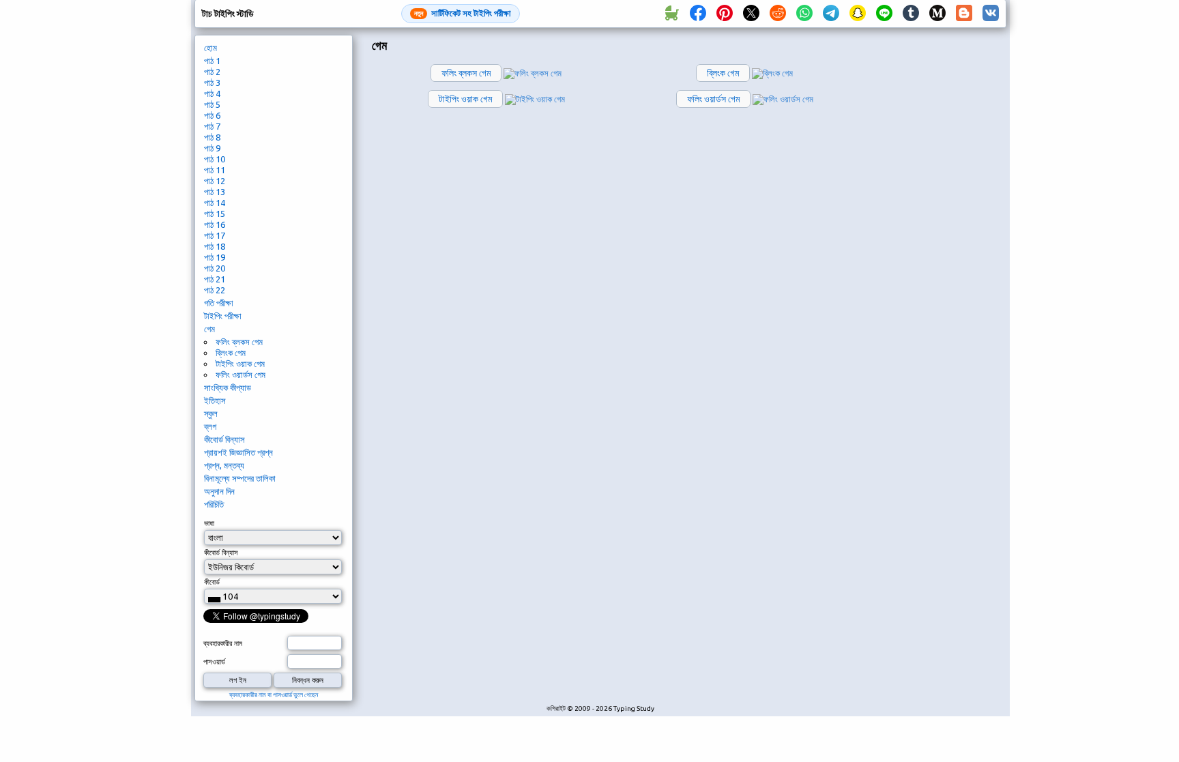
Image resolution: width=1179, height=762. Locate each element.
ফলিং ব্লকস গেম (239, 342)
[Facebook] (698, 14)
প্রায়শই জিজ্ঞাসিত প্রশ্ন (238, 452)
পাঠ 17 (214, 235)
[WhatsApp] (804, 14)
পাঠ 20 (214, 268)
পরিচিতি (214, 504)
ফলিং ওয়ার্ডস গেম (240, 374)
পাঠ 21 (214, 279)
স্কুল (211, 413)
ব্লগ (210, 426)
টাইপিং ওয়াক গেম (240, 363)
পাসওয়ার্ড (214, 662)
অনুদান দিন (219, 491)
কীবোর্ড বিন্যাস (224, 439)
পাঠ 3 (212, 82)
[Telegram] (831, 14)
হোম (210, 48)
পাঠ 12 (214, 181)
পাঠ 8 (212, 137)
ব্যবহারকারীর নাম (222, 643)
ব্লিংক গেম (231, 352)
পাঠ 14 (214, 202)
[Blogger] (964, 14)
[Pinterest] (724, 14)
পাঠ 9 (212, 148)
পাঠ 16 (214, 224)
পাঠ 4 (212, 93)
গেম (209, 329)
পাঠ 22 (214, 290)
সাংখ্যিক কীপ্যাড (227, 387)
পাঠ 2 (212, 71)
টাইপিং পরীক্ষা (223, 316)
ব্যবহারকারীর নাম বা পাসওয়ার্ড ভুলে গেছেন (273, 695)
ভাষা (209, 523)
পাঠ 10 (214, 159)
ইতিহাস (215, 400)
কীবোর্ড (212, 582)
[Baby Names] (671, 14)
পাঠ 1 (212, 60)
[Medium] (937, 14)
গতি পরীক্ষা (218, 303)
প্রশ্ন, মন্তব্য (224, 465)
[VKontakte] (990, 14)
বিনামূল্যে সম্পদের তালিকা (240, 478)
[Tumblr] (911, 14)
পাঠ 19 (214, 257)
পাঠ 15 (214, 213)
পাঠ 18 (214, 246)
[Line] (884, 14)
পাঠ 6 (212, 115)
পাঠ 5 (212, 104)
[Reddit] (778, 14)
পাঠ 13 (214, 191)
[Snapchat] (857, 14)
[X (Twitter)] (751, 14)
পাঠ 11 (214, 170)
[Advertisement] (942, 263)
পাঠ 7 (212, 126)
